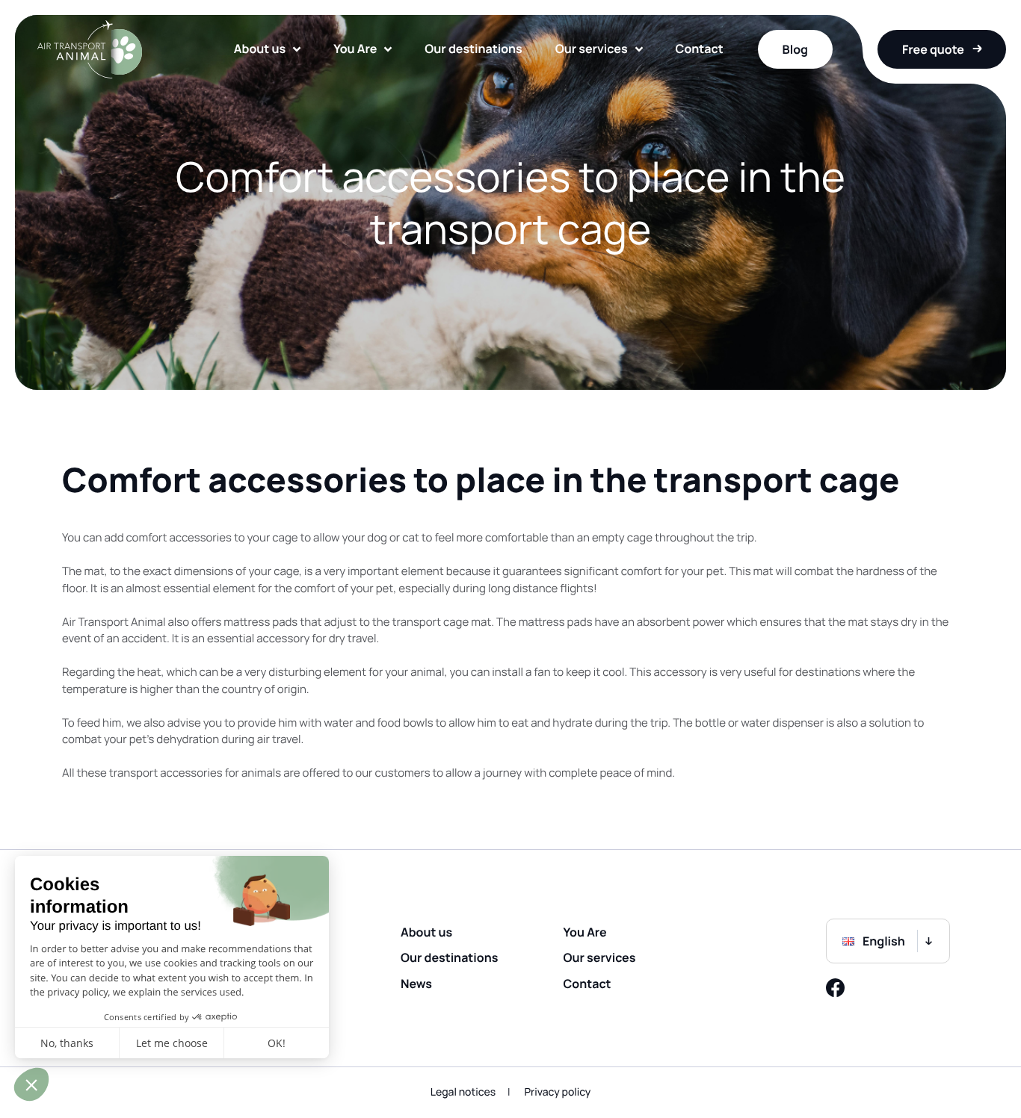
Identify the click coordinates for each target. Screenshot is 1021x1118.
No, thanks (66, 1043)
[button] (31, 1084)
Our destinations (473, 48)
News (416, 983)
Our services (591, 48)
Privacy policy (557, 1092)
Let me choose (172, 1043)
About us (260, 48)
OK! (277, 1043)
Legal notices (463, 1092)
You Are (355, 48)
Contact (700, 48)
